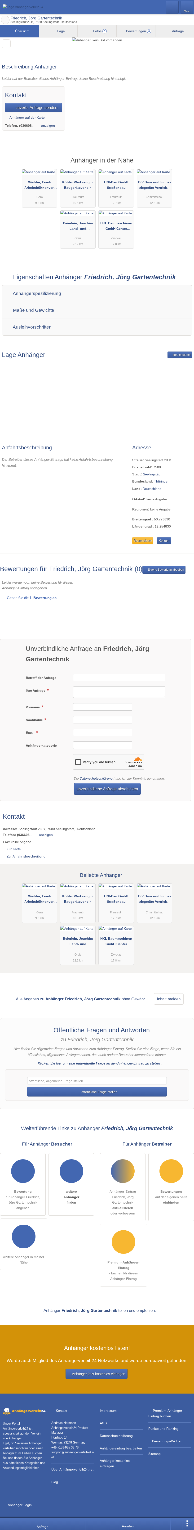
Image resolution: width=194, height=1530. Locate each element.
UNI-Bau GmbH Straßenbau (116, 185)
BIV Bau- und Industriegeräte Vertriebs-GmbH (154, 186)
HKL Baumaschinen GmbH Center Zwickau (116, 227)
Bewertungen (137, 31)
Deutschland (152, 489)
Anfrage (177, 31)
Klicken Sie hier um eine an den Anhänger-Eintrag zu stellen (99, 1063)
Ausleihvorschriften (32, 327)
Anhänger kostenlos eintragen (115, 1463)
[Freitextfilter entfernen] (172, 7)
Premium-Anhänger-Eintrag (184, 164)
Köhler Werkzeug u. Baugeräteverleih (78, 185)
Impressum (108, 1411)
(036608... (27, 125)
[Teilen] (176, 1524)
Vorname (33, 707)
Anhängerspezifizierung (36, 293)
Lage (60, 31)
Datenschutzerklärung (96, 778)
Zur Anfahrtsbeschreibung (26, 856)
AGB (103, 1423)
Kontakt (164, 540)
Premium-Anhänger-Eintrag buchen (165, 1413)
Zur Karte (14, 849)
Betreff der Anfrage (41, 678)
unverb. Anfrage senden (35, 107)
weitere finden (71, 1197)
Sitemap (154, 1454)
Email (30, 733)
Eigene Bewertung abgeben (165, 569)
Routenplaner (181, 355)
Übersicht (21, 31)
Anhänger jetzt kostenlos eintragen (98, 1374)
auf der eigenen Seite (171, 1197)
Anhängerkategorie (41, 745)
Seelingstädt (152, 474)
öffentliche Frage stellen (98, 1092)
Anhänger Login (19, 1505)
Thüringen (161, 481)
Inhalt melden (169, 999)
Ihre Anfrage (36, 690)
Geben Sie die (31, 598)
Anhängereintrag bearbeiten (121, 1448)
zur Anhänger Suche (5, 20)
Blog (54, 1482)
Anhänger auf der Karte (27, 117)
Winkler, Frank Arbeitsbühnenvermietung (39, 186)
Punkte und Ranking (163, 1429)
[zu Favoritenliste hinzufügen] (6, 43)
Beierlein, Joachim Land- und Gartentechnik (78, 227)
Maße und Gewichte (33, 310)
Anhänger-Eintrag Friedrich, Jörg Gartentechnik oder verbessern (123, 1202)
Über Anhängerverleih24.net (72, 1469)
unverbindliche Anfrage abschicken (107, 788)
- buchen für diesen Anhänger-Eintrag (123, 1270)
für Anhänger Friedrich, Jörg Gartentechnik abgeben (23, 1200)
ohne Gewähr (133, 999)
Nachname (35, 720)
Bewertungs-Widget (166, 1441)
